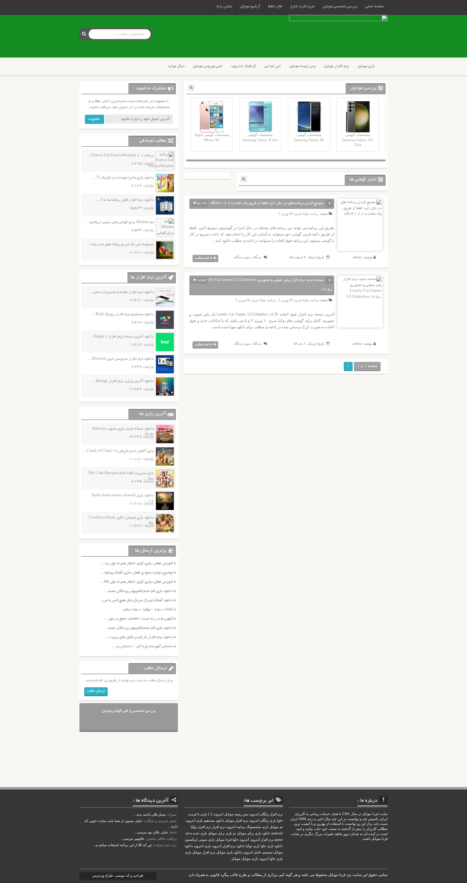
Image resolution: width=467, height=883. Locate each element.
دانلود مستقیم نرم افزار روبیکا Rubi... (123, 314)
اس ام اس (272, 66)
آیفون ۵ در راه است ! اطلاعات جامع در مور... (139, 619)
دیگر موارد (176, 66)
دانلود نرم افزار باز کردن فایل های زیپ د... (139, 637)
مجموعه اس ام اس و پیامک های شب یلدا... (120, 244)
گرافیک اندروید (243, 66)
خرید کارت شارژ (302, 6)
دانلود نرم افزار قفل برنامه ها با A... (125, 200)
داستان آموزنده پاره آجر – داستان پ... (142, 646)
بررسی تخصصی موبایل (340, 6)
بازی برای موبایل (220, 833)
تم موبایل (276, 827)
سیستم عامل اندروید (258, 852)
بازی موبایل (366, 66)
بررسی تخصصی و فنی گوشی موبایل (129, 711)
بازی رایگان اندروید (262, 820)
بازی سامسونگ (257, 827)
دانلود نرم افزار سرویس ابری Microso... (121, 359)
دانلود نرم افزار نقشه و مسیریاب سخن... (121, 292)
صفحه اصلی (374, 6)
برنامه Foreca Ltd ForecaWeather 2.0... (121, 155)
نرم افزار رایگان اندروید (266, 814)
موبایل (235, 858)
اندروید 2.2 (215, 814)
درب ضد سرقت (165, 845)
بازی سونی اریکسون (199, 839)
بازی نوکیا (253, 846)
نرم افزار (218, 827)
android (277, 833)
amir (173, 832)
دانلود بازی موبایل (229, 852)
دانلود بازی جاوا (272, 846)
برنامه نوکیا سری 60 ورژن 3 (298, 213)
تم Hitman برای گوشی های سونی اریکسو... (120, 222)
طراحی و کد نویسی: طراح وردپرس (118, 875)
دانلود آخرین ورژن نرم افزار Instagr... (123, 381)
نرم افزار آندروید (262, 839)
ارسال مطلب (95, 691)
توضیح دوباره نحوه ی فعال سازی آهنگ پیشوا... (136, 573)
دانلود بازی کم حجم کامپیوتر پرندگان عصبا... (139, 591)
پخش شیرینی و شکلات (160, 821)
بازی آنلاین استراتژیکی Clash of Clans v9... (118, 451)
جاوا (235, 839)
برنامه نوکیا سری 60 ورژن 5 (255, 300)
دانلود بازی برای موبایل (253, 833)
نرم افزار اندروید (224, 846)
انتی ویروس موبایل (208, 66)
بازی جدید (200, 833)
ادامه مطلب (203, 258)
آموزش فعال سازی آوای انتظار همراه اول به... (137, 563)
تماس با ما (224, 6)
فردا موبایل (223, 839)
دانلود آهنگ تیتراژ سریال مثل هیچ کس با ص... (136, 600)
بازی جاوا (276, 858)
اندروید (264, 858)
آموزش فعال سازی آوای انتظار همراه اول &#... (136, 582)
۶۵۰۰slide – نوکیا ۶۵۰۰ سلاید (148, 610)
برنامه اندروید (235, 827)
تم (234, 833)
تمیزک (172, 814)
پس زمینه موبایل (302, 66)
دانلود (241, 846)
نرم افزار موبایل (336, 66)
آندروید (244, 839)
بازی (188, 852)
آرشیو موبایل (250, 6)
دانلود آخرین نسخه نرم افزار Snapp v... (122, 337)
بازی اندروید (202, 846)
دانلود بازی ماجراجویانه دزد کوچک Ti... (123, 178)
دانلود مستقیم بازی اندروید (205, 820)
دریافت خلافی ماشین (161, 838)
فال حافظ (275, 6)
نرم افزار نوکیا (201, 827)
